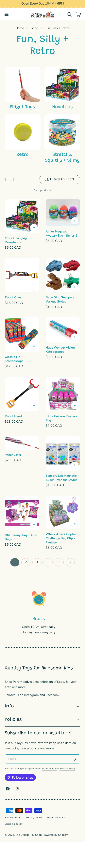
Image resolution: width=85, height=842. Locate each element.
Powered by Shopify (55, 835)
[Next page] (70, 562)
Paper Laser (13, 455)
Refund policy (13, 817)
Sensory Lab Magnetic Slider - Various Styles (61, 478)
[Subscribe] (75, 759)
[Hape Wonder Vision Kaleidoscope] (63, 329)
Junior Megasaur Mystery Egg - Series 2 (61, 233)
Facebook (52, 695)
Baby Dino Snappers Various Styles (60, 299)
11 (59, 562)
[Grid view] (7, 179)
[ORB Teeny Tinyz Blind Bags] (22, 513)
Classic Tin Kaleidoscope (14, 359)
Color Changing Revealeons (16, 240)
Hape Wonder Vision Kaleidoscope (60, 350)
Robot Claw (13, 297)
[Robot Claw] (22, 275)
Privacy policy (34, 817)
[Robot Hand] (22, 394)
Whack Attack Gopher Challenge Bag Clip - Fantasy (61, 538)
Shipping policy (14, 824)
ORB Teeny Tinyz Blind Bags (21, 537)
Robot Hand (13, 416)
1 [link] (15, 562)
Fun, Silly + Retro (57, 28)
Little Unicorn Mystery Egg (61, 418)
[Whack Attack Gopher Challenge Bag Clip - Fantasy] (63, 512)
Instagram (31, 695)
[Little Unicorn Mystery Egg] (63, 394)
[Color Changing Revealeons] (22, 216)
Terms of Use (49, 768)
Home (19, 28)
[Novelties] (62, 84)
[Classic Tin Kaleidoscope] (22, 334)
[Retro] (23, 132)
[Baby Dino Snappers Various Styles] (63, 275)
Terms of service (56, 817)
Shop (34, 28)
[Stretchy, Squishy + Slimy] (62, 132)
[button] (6, 14)
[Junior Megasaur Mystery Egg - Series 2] (63, 213)
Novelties (62, 107)
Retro (23, 155)
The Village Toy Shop (28, 835)
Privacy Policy (67, 768)
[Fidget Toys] (23, 84)
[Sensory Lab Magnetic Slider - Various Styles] (63, 453)
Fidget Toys (22, 107)
